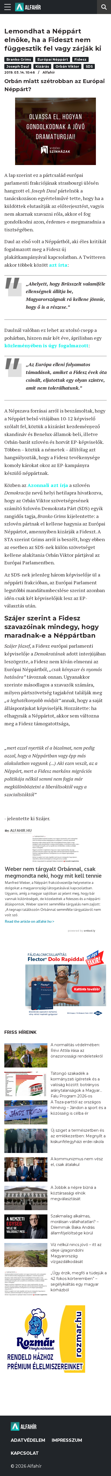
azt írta (58, 265)
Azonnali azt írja (47, 485)
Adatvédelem (28, 1440)
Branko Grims (18, 59)
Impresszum (67, 1440)
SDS (89, 66)
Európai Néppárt (52, 59)
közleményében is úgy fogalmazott (46, 345)
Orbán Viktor (67, 66)
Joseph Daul (17, 66)
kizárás (42, 66)
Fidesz (80, 59)
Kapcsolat (25, 1453)
